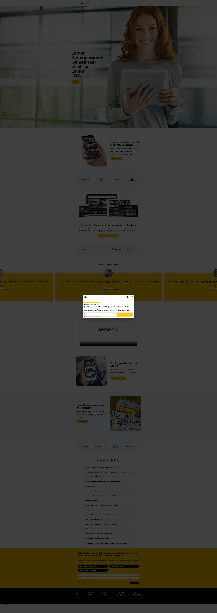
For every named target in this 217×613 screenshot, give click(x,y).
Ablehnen (92, 314)
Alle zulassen (124, 314)
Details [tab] (108, 300)
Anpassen (108, 314)
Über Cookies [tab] (125, 300)
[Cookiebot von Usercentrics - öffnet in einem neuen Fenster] (128, 297)
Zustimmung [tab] (91, 300)
